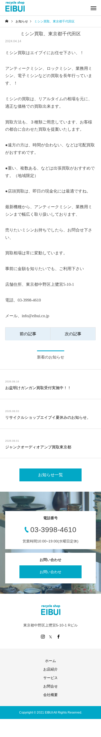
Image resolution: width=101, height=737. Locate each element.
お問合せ (50, 686)
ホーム (50, 661)
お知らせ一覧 (50, 475)
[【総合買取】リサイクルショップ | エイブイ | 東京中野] (15, 6)
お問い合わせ (50, 572)
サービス (50, 678)
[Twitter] (50, 636)
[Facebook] (58, 636)
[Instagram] (42, 636)
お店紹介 (50, 669)
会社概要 (50, 695)
